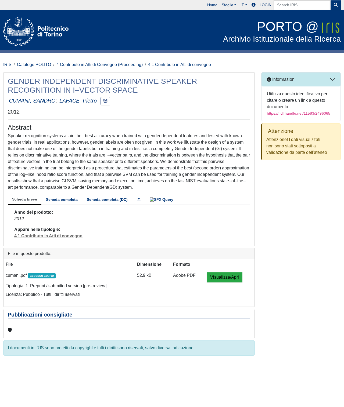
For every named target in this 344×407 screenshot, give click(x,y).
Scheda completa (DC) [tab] (107, 199)
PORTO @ (282, 31)
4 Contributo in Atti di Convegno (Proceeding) (99, 64)
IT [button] (242, 5)
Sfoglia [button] (227, 5)
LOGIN (265, 5)
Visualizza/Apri (224, 277)
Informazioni (283, 79)
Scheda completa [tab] (62, 199)
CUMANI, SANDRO (32, 101)
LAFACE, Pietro (78, 101)
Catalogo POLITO (34, 64)
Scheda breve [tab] (24, 199)
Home (212, 5)
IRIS (7, 64)
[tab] (138, 199)
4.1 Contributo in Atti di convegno (179, 64)
